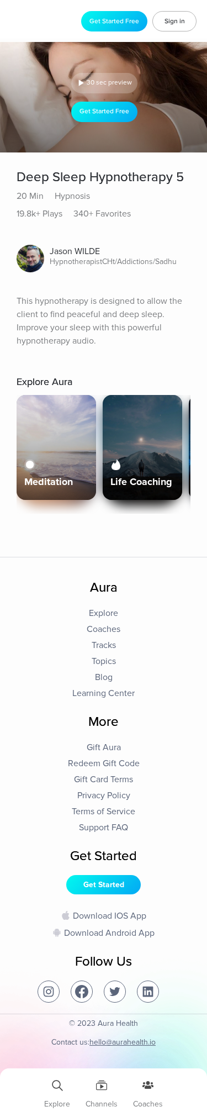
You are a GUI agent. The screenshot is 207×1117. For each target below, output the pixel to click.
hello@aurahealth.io (122, 1042)
